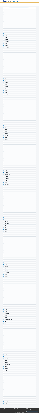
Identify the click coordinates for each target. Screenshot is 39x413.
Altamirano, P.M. (6, 180)
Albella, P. (6, 131)
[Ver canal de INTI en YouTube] (29, 409)
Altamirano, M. (6, 176)
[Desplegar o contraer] (3, 10)
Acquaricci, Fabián (7, 47)
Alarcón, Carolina (6, 127)
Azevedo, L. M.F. (6, 401)
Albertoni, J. (6, 141)
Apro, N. (5, 280)
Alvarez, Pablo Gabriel (7, 223)
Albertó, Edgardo (6, 139)
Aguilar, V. (6, 84)
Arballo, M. (6, 315)
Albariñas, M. (6, 129)
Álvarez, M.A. (6, 211)
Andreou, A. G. (6, 260)
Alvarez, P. (6, 219)
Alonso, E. (6, 168)
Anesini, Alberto (6, 262)
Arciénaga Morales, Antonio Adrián (8, 319)
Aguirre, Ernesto (6, 94)
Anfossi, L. (6, 264)
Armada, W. (6, 350)
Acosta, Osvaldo (6, 45)
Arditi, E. (5, 323)
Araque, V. (6, 307)
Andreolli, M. (6, 258)
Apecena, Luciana (6, 278)
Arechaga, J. (6, 327)
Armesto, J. (6, 356)
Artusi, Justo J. (6, 368)
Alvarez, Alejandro (7, 184)
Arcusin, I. (6, 321)
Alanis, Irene (6, 119)
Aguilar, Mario (6, 82)
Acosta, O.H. (6, 43)
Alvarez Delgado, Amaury (7, 188)
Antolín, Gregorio (6, 270)
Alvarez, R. (6, 225)
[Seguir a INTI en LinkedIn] (30, 409)
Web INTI (15, 409)
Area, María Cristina (7, 325)
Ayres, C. (6, 397)
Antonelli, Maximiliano (7, 272)
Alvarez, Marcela (6, 213)
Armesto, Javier (6, 358)
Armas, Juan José (6, 352)
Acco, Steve (6, 31)
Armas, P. (6, 354)
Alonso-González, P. (7, 172)
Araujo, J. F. (6, 311)
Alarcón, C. (6, 125)
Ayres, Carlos (6, 399)
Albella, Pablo (6, 133)
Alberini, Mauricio (6, 135)
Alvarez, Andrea (6, 186)
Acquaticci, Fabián (7, 51)
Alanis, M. (6, 123)
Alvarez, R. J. (6, 227)
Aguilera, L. (6, 88)
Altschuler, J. (6, 182)
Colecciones (4, 410)
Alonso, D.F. (6, 166)
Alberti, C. (6, 137)
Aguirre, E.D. (6, 92)
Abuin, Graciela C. (6, 27)
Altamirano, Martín (7, 178)
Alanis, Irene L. (6, 121)
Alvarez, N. (6, 215)
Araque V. (6, 305)
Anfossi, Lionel (6, 266)
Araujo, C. (6, 309)
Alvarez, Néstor (6, 217)
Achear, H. (6, 35)
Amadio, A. (6, 233)
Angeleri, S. (6, 268)
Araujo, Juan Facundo (7, 313)
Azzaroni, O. (6, 403)
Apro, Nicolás (6, 282)
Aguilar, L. (6, 78)
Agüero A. (6, 74)
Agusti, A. (6, 96)
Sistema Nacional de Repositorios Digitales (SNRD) (19, 410)
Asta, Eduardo (6, 374)
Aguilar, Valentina (6, 86)
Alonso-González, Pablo (7, 174)
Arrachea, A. (6, 360)
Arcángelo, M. (6, 317)
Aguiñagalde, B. (6, 90)
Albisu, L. (6, 143)
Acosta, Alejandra (6, 39)
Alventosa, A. (6, 229)
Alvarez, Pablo (6, 221)
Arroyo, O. (6, 366)
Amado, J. (6, 235)
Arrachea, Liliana (6, 362)
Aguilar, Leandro (6, 80)
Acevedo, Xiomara (7, 33)
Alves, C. (6, 231)
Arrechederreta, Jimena (7, 364)
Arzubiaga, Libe (6, 370)
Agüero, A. (6, 76)
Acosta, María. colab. (7, 41)
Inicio (3, 409)
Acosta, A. (6, 37)
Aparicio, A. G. (6, 276)
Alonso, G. (6, 170)
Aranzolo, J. (6, 303)
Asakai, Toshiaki (6, 372)
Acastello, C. (6, 29)
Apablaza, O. (6, 274)
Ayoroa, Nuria (6, 395)
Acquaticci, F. (6, 49)
